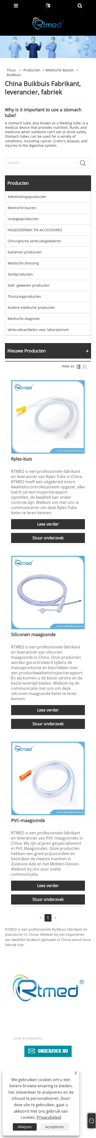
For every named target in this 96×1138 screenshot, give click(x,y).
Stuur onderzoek (48, 538)
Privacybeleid (49, 1117)
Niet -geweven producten (28, 285)
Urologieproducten (23, 218)
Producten (31, 70)
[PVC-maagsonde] (48, 778)
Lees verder (48, 524)
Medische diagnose (24, 318)
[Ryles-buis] (48, 416)
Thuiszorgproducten (24, 296)
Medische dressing (23, 263)
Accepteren (54, 1126)
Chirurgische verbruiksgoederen (34, 241)
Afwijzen (25, 1126)
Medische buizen (60, 70)
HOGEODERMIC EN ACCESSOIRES (35, 230)
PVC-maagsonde (28, 820)
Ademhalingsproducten (27, 196)
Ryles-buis (21, 459)
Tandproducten (20, 274)
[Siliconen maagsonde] (48, 592)
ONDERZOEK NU (53, 1050)
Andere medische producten (31, 307)
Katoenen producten (25, 252)
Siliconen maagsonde (33, 634)
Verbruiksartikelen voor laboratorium (38, 329)
